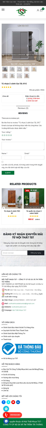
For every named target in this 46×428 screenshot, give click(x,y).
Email (27, 153)
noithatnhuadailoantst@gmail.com (21, 303)
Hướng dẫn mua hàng (11, 377)
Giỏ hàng (6, 380)
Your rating (6, 132)
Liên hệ (5, 390)
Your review (7, 140)
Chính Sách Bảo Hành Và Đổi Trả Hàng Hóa (18, 327)
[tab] (23, 108)
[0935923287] (6, 417)
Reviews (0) (23, 108)
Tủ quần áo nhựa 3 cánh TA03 (34, 212)
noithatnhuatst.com (19, 307)
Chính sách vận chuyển (11, 336)
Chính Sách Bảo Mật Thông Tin (14, 333)
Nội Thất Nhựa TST (19, 310)
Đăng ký (6, 388)
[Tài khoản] (38, 10)
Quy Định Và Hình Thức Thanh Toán (15, 330)
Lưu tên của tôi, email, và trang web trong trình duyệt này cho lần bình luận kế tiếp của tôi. (22, 166)
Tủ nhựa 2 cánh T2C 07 (12, 212)
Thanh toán (7, 339)
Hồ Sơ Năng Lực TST (10, 358)
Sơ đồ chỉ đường (9, 374)
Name (4, 153)
